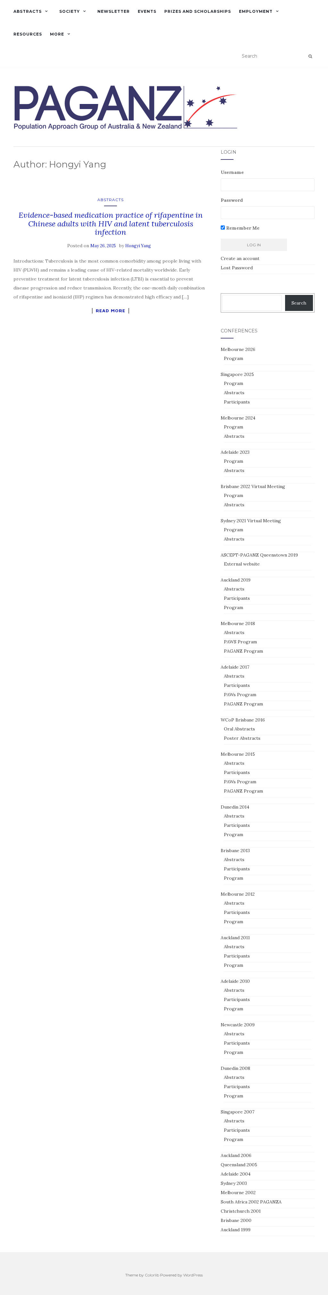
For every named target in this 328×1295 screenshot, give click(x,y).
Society (69, 11)
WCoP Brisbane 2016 (243, 720)
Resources (27, 34)
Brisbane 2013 (235, 850)
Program (233, 358)
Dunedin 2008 (235, 1068)
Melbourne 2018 (238, 623)
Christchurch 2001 (241, 1211)
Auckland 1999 (235, 1230)
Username (232, 172)
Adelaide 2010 (235, 981)
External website (242, 564)
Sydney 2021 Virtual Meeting (251, 521)
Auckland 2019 (235, 580)
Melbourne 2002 (238, 1192)
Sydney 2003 (234, 1183)
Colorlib (152, 1275)
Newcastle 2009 (238, 1025)
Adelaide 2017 (235, 667)
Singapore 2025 (237, 374)
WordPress (193, 1275)
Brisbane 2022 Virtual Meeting (253, 486)
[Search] (310, 56)
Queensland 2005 (239, 1165)
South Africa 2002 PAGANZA (251, 1202)
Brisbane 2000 (236, 1220)
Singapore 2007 (237, 1112)
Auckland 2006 (236, 1155)
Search (298, 303)
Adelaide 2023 (235, 452)
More (57, 34)
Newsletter (113, 11)
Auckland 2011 (235, 938)
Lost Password (237, 268)
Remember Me (242, 228)
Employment (256, 11)
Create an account (240, 258)
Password (232, 200)
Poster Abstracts (242, 738)
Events (147, 11)
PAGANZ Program (243, 651)
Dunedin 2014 (235, 807)
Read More (110, 310)
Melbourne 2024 (238, 418)
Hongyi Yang (138, 245)
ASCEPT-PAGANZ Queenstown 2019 (259, 555)
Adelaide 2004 (235, 1174)
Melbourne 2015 (238, 754)
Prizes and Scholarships (197, 11)
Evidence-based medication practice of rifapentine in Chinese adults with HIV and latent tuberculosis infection (111, 223)
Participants (237, 402)
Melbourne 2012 (238, 894)
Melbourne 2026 (238, 349)
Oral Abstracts (239, 729)
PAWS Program (240, 642)
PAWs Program (240, 694)
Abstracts (27, 11)
